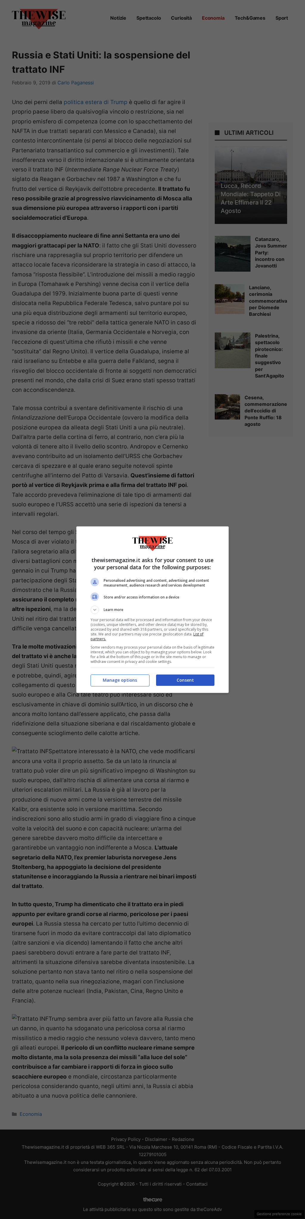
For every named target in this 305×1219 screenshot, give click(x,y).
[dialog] (152, 609)
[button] (152, 610)
